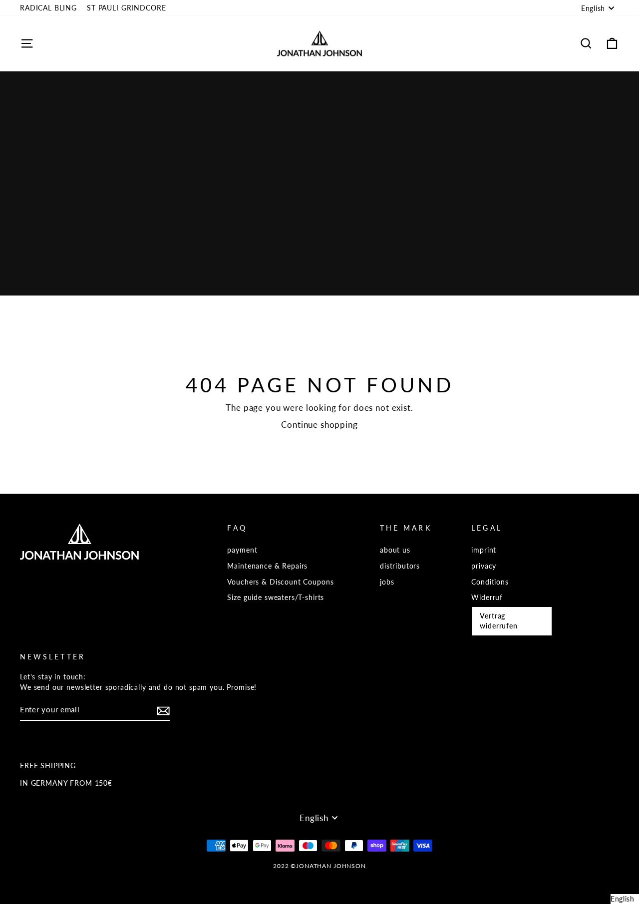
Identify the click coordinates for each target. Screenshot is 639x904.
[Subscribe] (163, 710)
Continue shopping (319, 424)
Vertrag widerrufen (499, 620)
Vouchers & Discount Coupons (280, 582)
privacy (483, 566)
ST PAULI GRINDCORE (126, 7)
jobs (387, 582)
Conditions (490, 582)
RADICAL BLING (48, 7)
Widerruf (487, 597)
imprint (483, 550)
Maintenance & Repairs (267, 566)
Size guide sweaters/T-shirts (275, 597)
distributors (400, 566)
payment (242, 550)
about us (395, 550)
